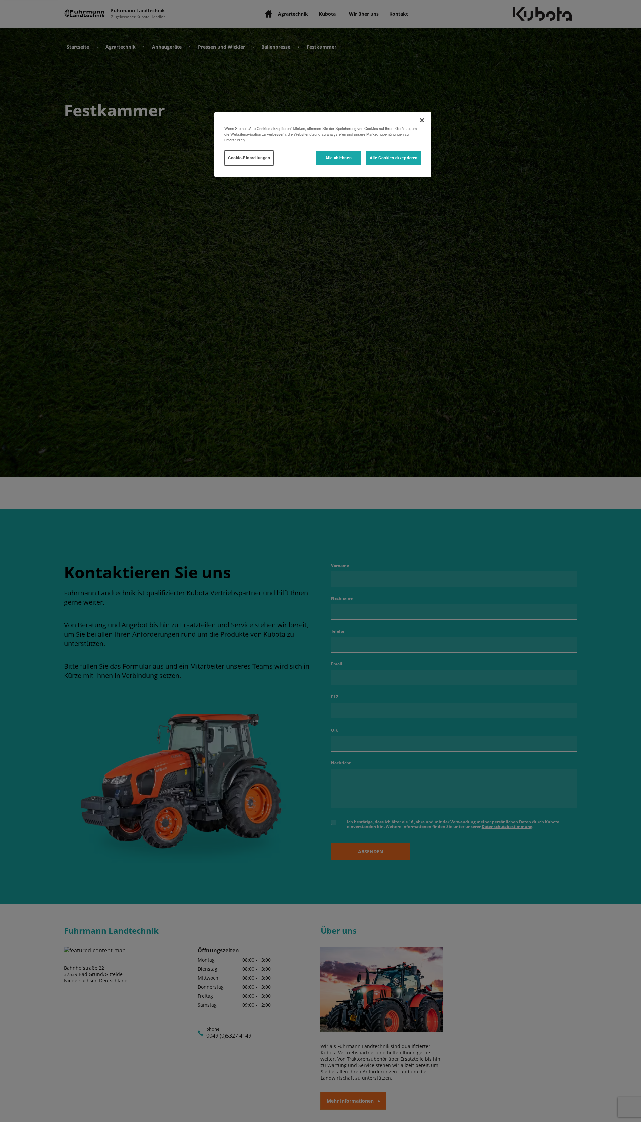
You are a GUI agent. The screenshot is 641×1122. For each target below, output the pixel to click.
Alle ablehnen (338, 157)
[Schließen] (422, 120)
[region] (322, 144)
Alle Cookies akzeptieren (394, 157)
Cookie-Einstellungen (249, 157)
